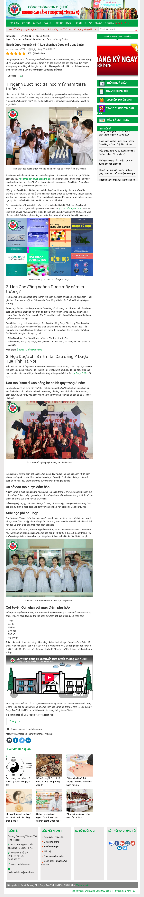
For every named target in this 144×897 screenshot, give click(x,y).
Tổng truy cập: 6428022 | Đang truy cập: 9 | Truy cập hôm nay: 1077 (103, 890)
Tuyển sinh (48, 23)
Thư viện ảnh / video (54, 856)
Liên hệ (47, 851)
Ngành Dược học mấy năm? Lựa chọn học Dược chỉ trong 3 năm (37, 39)
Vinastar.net (82, 885)
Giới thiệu (26, 23)
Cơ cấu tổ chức (51, 841)
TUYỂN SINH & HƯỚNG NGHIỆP (35, 36)
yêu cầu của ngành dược (70, 208)
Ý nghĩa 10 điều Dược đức (29, 349)
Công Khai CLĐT (112, 23)
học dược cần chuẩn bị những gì (34, 178)
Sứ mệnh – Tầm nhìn (54, 837)
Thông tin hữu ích (64, 23)
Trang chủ (14, 23)
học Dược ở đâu (79, 373)
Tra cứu (99, 23)
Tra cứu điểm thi (117, 91)
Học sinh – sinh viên (83, 23)
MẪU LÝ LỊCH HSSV (118, 120)
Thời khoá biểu (117, 83)
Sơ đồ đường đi (51, 846)
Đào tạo (37, 23)
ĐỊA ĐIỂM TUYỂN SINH (119, 99)
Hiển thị (19, 76)
